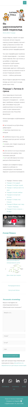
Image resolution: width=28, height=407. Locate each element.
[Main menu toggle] (24, 2)
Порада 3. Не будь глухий (15, 185)
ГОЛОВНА (5, 386)
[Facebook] (3, 381)
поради (13, 33)
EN (14, 389)
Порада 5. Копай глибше (14, 192)
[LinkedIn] (18, 381)
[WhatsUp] (10, 381)
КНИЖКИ (15, 386)
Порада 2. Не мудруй (13, 183)
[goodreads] (25, 381)
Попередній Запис (14, 285)
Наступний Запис (14, 290)
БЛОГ (24, 386)
